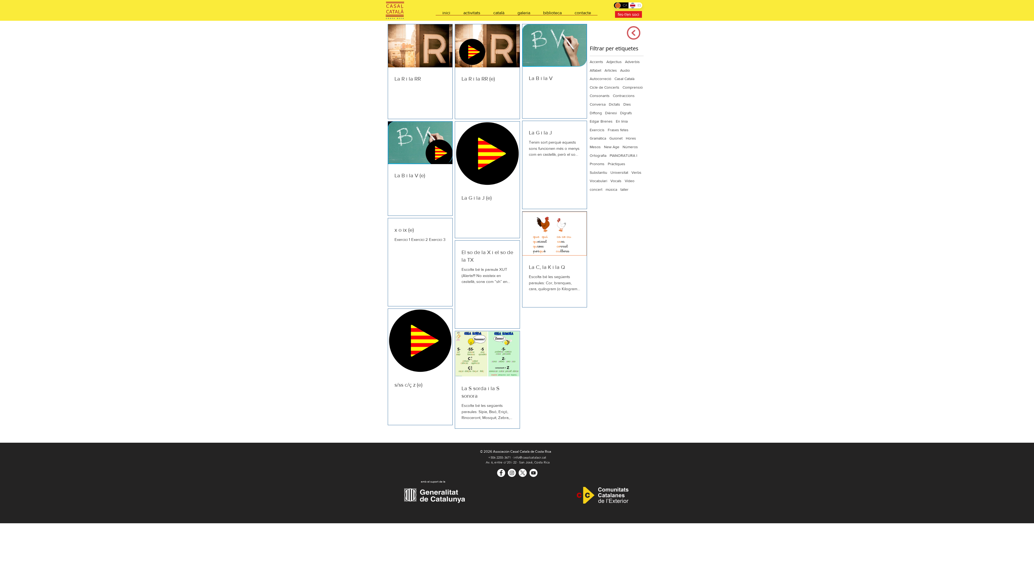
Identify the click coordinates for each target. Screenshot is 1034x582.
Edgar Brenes (601, 121)
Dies (627, 104)
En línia (622, 121)
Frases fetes (618, 130)
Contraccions (624, 95)
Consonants (600, 95)
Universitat (619, 172)
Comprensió (633, 87)
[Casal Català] (501, 473)
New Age (611, 147)
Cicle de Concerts (604, 87)
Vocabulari (598, 181)
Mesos (595, 147)
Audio (625, 70)
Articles (611, 70)
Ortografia (598, 155)
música (611, 189)
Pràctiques (616, 164)
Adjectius (614, 62)
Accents (596, 62)
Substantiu (598, 172)
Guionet (616, 138)
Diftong (596, 113)
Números (630, 147)
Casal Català (624, 79)
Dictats (614, 104)
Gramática (598, 138)
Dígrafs (626, 113)
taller (624, 189)
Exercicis (597, 130)
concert (596, 189)
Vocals (615, 181)
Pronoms (597, 164)
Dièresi (611, 113)
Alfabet (595, 70)
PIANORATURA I (623, 155)
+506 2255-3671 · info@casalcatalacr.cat (517, 457)
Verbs (636, 172)
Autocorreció (600, 79)
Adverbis (632, 62)
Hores (631, 138)
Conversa (598, 104)
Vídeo (629, 181)
